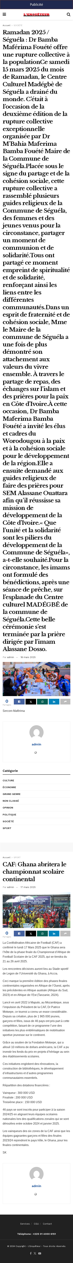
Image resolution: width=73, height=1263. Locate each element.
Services (25, 1223)
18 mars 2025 (28, 657)
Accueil (6, 25)
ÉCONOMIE (9, 787)
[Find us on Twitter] (34, 1254)
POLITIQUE (9, 814)
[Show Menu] (4, 14)
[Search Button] (68, 14)
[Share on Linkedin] (54, 701)
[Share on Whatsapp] (42, 701)
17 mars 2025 (28, 887)
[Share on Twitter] (31, 701)
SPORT (7, 828)
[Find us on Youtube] (39, 1254)
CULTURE (8, 780)
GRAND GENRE (12, 794)
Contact (47, 1223)
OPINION (8, 807)
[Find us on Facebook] (31, 1254)
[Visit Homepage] (36, 14)
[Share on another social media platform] (65, 701)
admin (10, 657)
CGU (36, 1223)
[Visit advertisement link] (36, 4)
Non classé (11, 800)
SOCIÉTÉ (18, 25)
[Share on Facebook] (19, 701)
